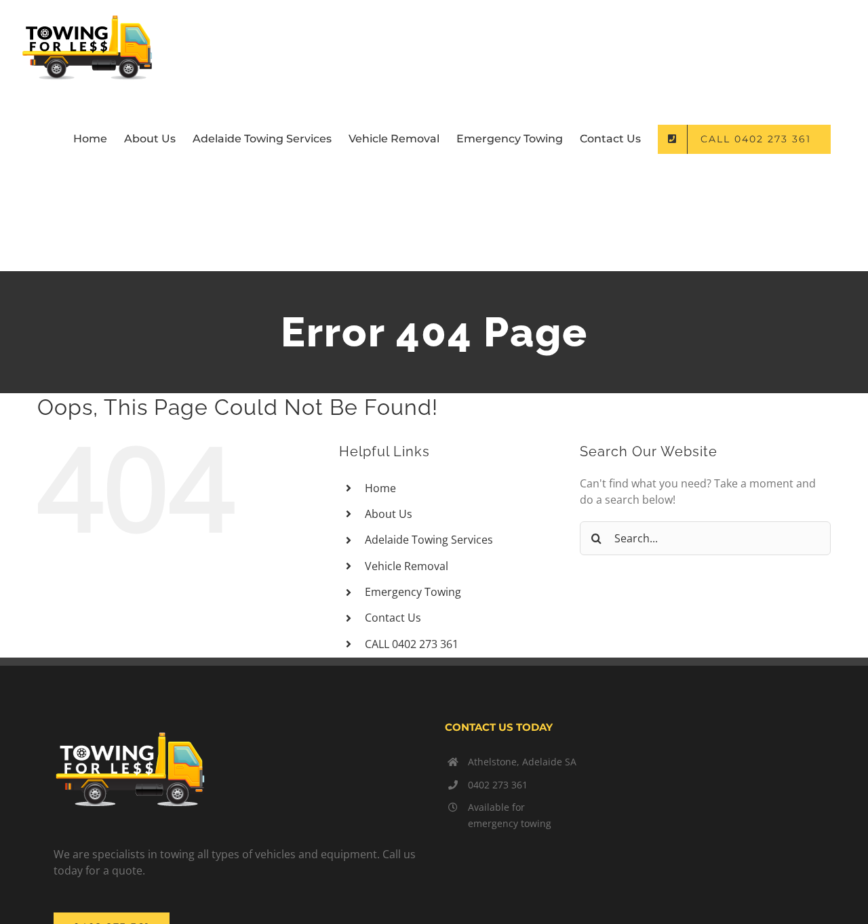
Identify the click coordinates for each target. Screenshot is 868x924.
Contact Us (393, 617)
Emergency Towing (413, 591)
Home (380, 488)
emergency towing (509, 823)
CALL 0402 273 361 (411, 644)
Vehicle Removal (406, 566)
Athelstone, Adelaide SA (522, 761)
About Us (388, 513)
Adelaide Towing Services (429, 539)
